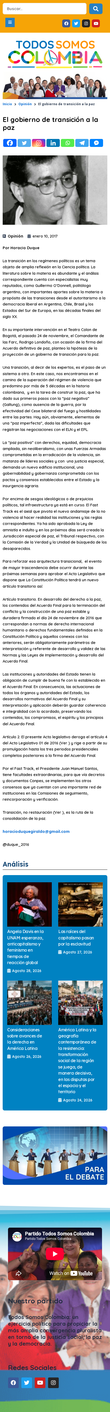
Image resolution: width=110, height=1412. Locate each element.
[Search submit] (96, 8)
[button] (10, 22)
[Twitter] (24, 143)
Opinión (25, 104)
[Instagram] (38, 143)
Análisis (15, 864)
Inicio (7, 104)
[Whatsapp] (67, 143)
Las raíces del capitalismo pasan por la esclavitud (76, 938)
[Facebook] (10, 143)
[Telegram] (82, 143)
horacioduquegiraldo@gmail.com (36, 831)
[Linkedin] (53, 143)
